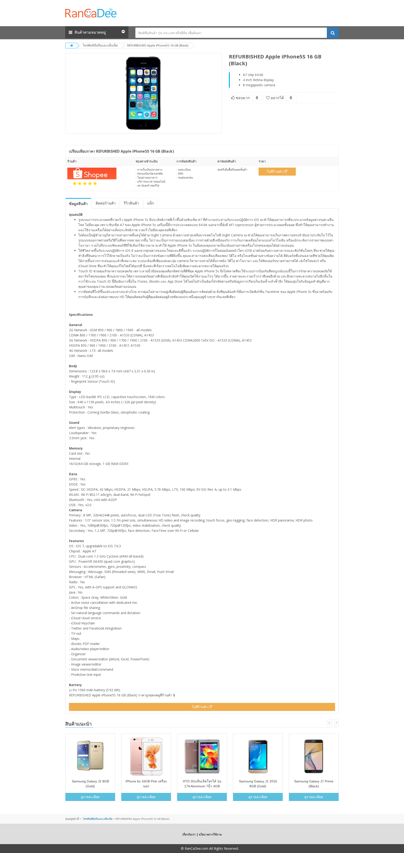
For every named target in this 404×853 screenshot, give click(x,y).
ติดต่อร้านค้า (106, 203)
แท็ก (150, 203)
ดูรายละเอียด (90, 797)
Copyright (173, 848)
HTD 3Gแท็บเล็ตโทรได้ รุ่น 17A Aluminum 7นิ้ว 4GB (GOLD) (202, 786)
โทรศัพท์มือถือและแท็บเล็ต (100, 45)
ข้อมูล (78, 203)
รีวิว (131, 203)
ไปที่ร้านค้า (275, 171)
